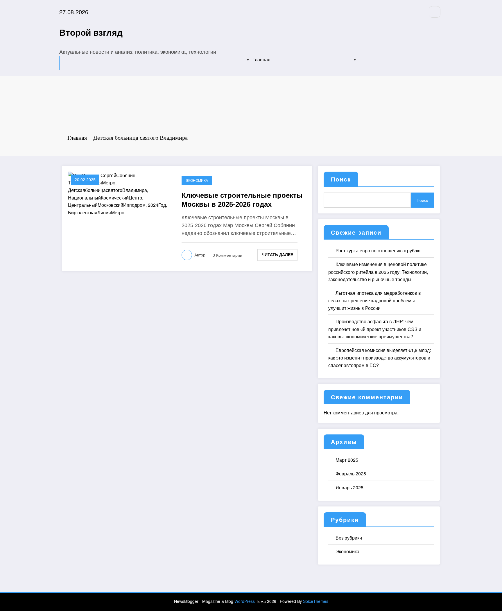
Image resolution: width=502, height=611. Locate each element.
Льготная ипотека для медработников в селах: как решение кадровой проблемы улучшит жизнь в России (374, 300)
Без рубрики (349, 537)
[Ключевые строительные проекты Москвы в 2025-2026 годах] (120, 193)
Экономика (197, 181)
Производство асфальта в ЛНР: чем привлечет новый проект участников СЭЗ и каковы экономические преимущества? (374, 329)
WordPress (244, 601)
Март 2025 (347, 460)
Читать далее (277, 254)
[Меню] (69, 63)
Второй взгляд (91, 32)
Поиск (341, 179)
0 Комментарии (227, 255)
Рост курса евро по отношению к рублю (378, 250)
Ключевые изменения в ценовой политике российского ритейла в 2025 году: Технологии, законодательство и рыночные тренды (378, 272)
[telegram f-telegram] (434, 12)
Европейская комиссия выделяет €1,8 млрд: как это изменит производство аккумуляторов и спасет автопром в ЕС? (379, 358)
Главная (261, 59)
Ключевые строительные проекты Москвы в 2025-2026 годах (242, 199)
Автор (199, 255)
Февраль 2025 (351, 473)
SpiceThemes (315, 601)
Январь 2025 (349, 487)
